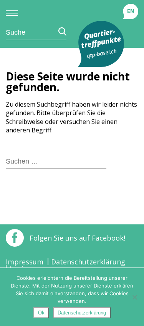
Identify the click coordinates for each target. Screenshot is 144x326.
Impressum (24, 261)
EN (130, 11)
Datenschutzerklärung (88, 261)
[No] (134, 297)
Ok (41, 313)
